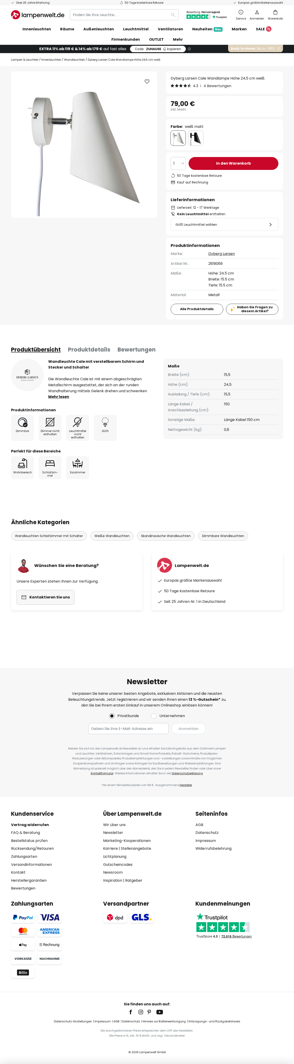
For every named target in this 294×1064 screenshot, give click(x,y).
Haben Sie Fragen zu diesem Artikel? (255, 309)
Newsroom (113, 872)
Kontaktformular (102, 773)
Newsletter (113, 832)
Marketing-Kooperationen (127, 840)
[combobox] (124, 14)
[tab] (36, 349)
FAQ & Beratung (25, 832)
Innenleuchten (51, 60)
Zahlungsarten (24, 856)
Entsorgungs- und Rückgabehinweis (214, 1021)
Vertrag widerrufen (30, 824)
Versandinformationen (31, 864)
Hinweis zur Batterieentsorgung (164, 1021)
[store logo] (37, 14)
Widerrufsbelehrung (213, 848)
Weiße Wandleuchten (112, 536)
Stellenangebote (136, 848)
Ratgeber (133, 880)
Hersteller (186, 785)
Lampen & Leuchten (25, 60)
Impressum (205, 840)
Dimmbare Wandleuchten (223, 536)
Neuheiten (206, 29)
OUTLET (156, 39)
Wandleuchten (74, 60)
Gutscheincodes (118, 864)
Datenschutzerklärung (187, 773)
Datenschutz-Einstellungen (73, 1021)
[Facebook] (134, 1012)
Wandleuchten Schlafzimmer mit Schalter (49, 536)
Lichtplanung (114, 856)
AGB (199, 824)
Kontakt (18, 872)
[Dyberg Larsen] (27, 375)
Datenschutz (207, 832)
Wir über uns (114, 824)
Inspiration (112, 880)
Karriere (110, 848)
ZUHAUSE (158, 49)
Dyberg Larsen (221, 253)
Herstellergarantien (29, 880)
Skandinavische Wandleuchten (166, 536)
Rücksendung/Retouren (32, 848)
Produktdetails (89, 349)
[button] (147, 81)
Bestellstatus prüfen (29, 840)
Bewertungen (137, 349)
